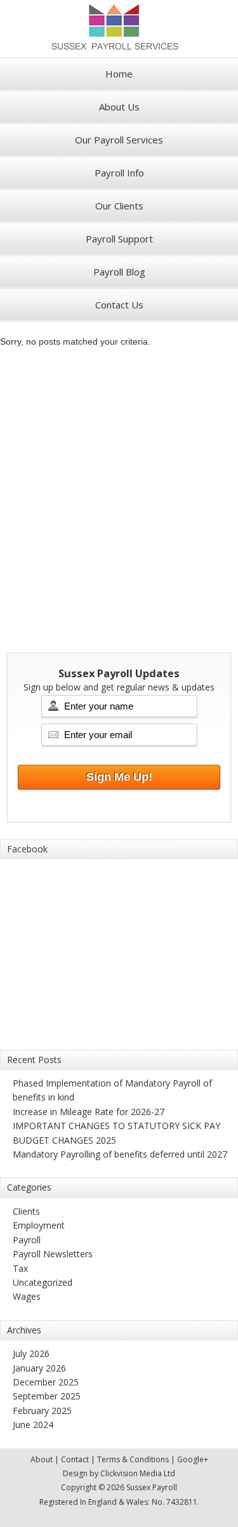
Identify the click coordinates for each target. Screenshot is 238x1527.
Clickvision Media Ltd (137, 1473)
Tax (20, 1268)
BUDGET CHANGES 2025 (64, 1140)
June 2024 (33, 1424)
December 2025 (46, 1382)
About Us (119, 106)
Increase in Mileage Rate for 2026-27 (88, 1112)
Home (119, 73)
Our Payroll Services (119, 139)
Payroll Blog (119, 271)
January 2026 (39, 1368)
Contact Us (119, 304)
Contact (75, 1459)
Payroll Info (119, 172)
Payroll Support (119, 238)
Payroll (27, 1240)
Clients (26, 1211)
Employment (39, 1225)
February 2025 (42, 1411)
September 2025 (47, 1396)
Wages (27, 1296)
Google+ (192, 1459)
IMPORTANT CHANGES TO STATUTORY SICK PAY (116, 1126)
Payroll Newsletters (53, 1254)
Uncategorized (42, 1282)
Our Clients (119, 205)
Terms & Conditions (133, 1459)
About (41, 1459)
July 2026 (31, 1353)
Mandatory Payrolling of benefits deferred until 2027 (120, 1154)
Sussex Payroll (119, 28)
